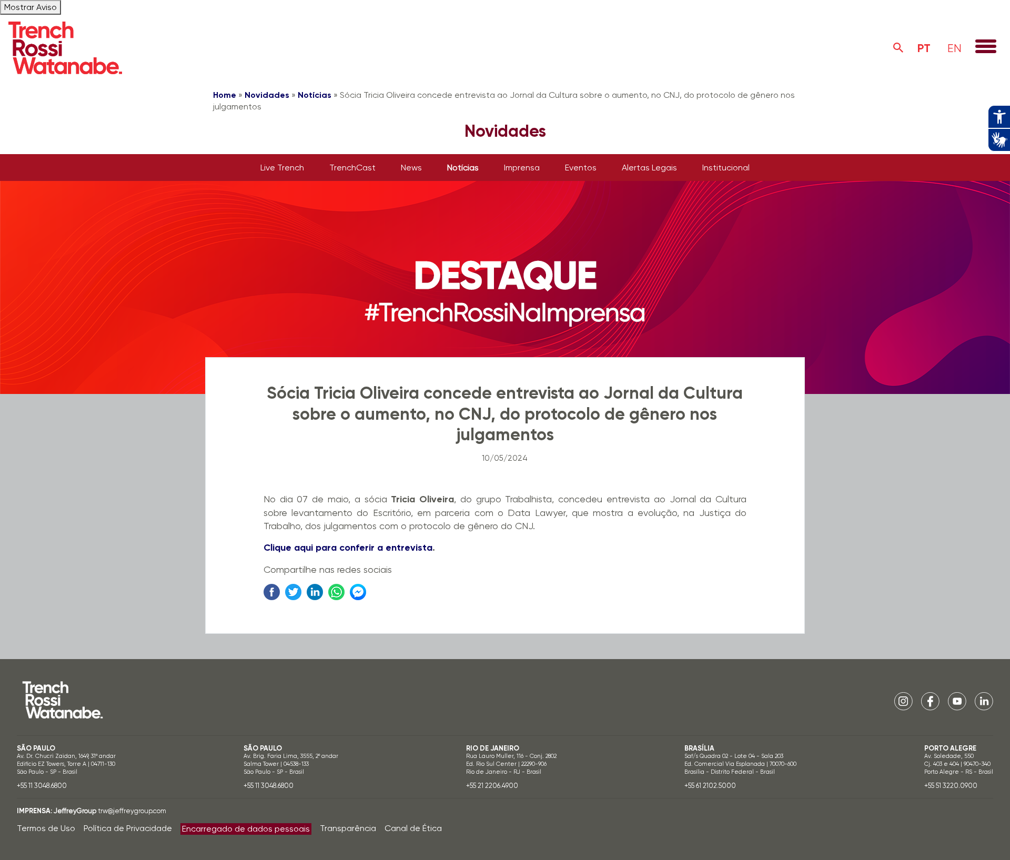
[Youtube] (957, 700)
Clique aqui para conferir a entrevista (348, 547)
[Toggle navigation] (986, 47)
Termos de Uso (46, 828)
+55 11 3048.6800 (42, 786)
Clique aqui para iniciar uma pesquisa (898, 48)
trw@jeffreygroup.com (132, 811)
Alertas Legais (649, 168)
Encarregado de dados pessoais (246, 829)
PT (924, 48)
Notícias (314, 95)
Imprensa (522, 168)
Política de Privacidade (128, 828)
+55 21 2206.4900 (492, 786)
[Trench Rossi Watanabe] (65, 48)
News (411, 168)
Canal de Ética (413, 828)
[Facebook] (930, 700)
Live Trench (282, 168)
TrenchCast (352, 168)
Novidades (267, 95)
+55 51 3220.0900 (950, 786)
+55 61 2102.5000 (710, 786)
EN (954, 48)
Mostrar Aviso (30, 7)
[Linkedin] (984, 700)
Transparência (348, 828)
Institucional (726, 168)
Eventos (581, 168)
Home (224, 95)
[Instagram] (903, 700)
